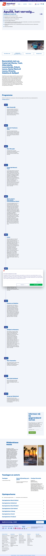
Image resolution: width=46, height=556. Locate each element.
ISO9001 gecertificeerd (22, 540)
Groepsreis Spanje (13, 542)
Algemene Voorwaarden (6, 535)
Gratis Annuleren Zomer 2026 (5, 546)
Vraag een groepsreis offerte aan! (14, 537)
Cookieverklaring (29, 545)
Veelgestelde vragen (30, 539)
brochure (34, 0)
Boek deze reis (40, 522)
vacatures (38, 0)
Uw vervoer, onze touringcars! (4, 550)
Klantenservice (29, 540)
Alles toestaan (36, 284)
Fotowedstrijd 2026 (5, 544)
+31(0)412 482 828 (17, 0)
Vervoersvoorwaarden (22, 539)
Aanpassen (22, 284)
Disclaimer (33, 555)
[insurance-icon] (37, 4)
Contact (28, 535)
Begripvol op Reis (4, 540)
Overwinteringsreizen (5, 539)
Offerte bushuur (21, 535)
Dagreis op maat (21, 541)
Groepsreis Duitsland (14, 538)
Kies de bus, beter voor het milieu (6, 543)
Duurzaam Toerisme (5, 541)
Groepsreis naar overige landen (14, 545)
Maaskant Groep (29, 541)
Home (4, 9)
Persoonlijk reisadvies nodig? (7, 0)
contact (42, 0)
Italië (7, 9)
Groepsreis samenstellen (14, 535)
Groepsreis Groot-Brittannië (13, 544)
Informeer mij (32, 432)
